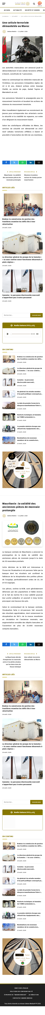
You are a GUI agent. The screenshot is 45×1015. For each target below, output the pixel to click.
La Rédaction (34, 994)
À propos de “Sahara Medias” (15, 994)
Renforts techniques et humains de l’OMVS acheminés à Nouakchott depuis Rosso (29, 417)
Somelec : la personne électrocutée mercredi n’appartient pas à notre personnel (21, 296)
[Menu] (3, 3)
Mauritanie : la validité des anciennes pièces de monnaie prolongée (12, 177)
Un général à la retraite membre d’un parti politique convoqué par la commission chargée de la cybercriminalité (29, 395)
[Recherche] (34, 3)
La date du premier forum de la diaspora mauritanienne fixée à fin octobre (30, 405)
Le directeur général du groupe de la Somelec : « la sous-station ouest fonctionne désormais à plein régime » (22, 259)
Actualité (17, 10)
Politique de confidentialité (21, 991)
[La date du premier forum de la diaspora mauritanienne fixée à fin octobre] (8, 405)
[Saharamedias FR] (22, 3)
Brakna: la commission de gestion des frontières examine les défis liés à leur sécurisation (18, 221)
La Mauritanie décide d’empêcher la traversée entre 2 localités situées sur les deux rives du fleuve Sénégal (12, 662)
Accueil (7, 10)
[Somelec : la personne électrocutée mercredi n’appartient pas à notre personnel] (22, 281)
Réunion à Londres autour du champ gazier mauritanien (33, 177)
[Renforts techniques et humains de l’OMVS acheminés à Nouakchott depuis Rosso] (8, 417)
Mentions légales (21, 988)
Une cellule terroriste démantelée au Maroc (32, 658)
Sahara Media (11, 31)
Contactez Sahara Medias (22, 998)
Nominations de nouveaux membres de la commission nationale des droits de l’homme (29, 440)
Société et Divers (32, 10)
